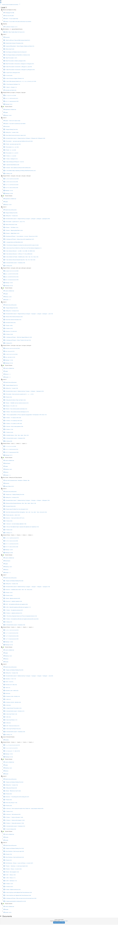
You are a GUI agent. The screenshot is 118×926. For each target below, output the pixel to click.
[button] (0, 1)
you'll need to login (64, 920)
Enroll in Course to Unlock (59, 922)
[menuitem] (0, 2)
